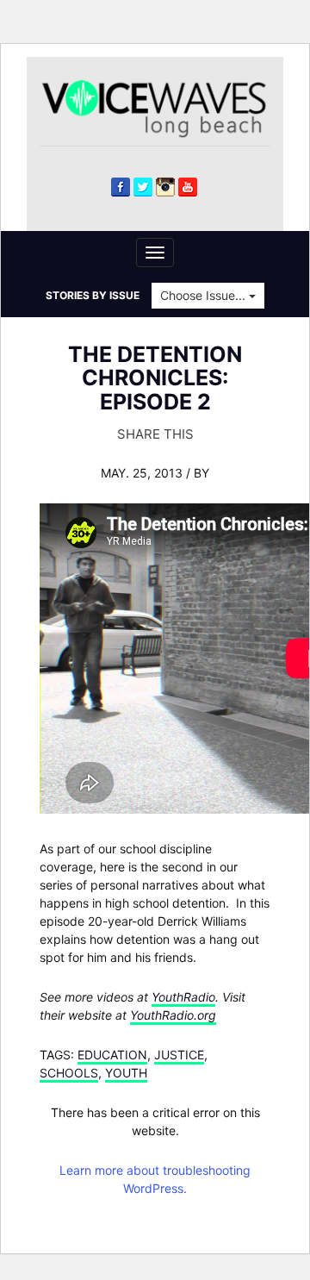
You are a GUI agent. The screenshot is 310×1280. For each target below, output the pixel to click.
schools (69, 1072)
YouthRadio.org (173, 1015)
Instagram (165, 187)
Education (112, 1054)
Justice (179, 1054)
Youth (126, 1072)
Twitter (143, 187)
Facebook (120, 187)
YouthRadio (183, 997)
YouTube (187, 187)
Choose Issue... (204, 295)
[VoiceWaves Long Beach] (161, 107)
